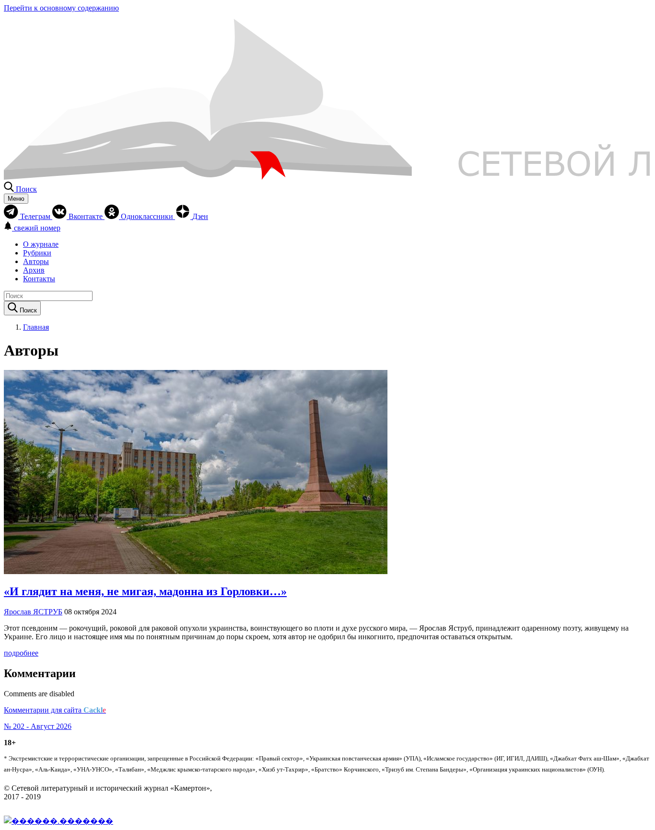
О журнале (40, 244)
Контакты (39, 279)
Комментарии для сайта (55, 710)
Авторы (36, 261)
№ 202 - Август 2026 (37, 726)
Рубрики (37, 253)
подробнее (21, 653)
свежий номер (37, 228)
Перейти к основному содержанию (61, 8)
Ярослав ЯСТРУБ (33, 612)
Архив (34, 270)
